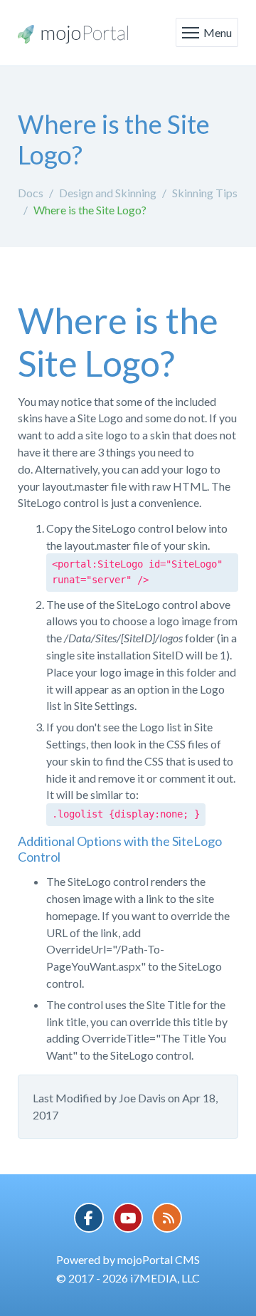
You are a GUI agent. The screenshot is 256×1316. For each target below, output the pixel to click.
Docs (30, 192)
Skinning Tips (205, 192)
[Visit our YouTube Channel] (128, 1218)
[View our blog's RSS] (167, 1218)
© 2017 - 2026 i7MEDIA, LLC (128, 1278)
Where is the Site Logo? (89, 209)
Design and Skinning (107, 192)
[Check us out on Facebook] (89, 1218)
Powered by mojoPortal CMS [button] (128, 1259)
